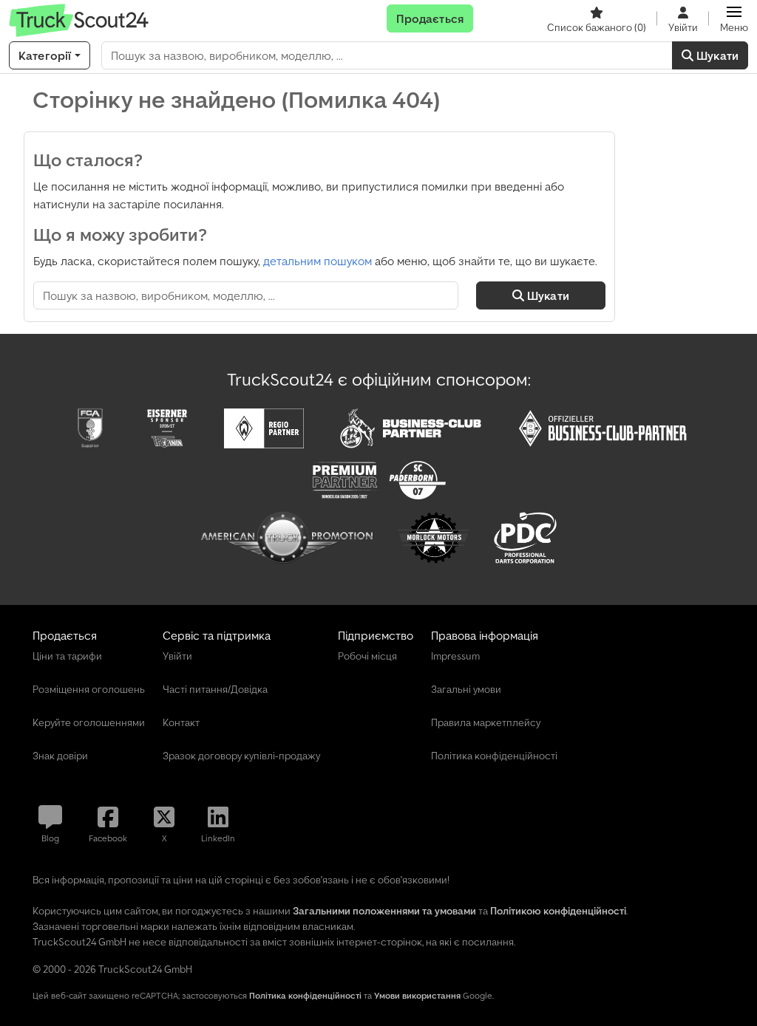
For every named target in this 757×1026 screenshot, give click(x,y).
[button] (734, 18)
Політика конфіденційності (305, 995)
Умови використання (417, 995)
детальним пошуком (317, 260)
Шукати (716, 55)
